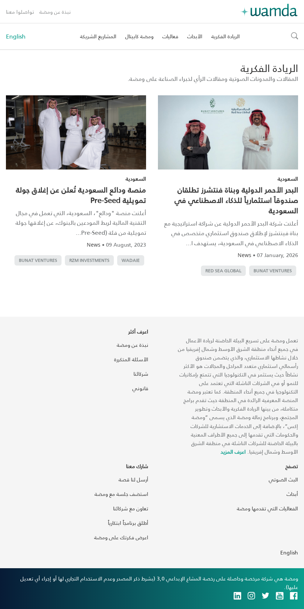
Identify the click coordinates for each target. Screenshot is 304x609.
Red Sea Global (223, 270)
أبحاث (292, 494)
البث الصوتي (283, 479)
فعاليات (170, 36)
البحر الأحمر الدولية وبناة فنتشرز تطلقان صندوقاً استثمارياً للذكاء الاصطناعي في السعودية (236, 199)
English (16, 36)
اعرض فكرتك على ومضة (121, 537)
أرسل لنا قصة (133, 479)
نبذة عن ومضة (55, 12)
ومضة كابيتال (139, 36)
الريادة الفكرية (225, 36)
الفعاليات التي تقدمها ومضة (267, 508)
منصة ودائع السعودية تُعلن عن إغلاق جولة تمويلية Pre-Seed (81, 194)
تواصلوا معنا (20, 12)
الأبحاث (194, 36)
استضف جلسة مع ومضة (121, 494)
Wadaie (131, 260)
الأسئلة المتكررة (131, 359)
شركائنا (140, 374)
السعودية (288, 179)
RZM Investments (89, 260)
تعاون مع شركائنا (130, 508)
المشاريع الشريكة (98, 36)
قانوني (140, 388)
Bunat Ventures (273, 270)
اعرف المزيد (233, 452)
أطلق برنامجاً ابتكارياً (128, 523)
